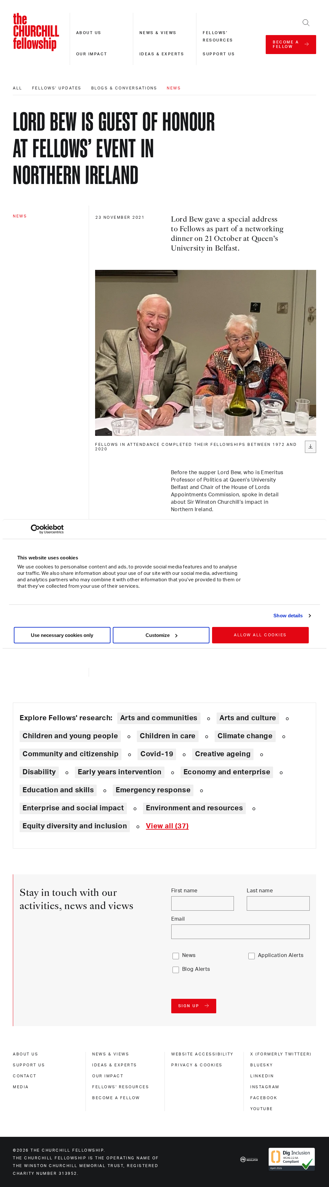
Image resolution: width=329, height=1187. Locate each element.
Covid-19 (156, 754)
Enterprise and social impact (73, 808)
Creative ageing (223, 754)
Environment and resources (194, 808)
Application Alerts (281, 955)
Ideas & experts (161, 54)
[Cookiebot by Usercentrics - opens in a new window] (35, 529)
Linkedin (262, 1076)
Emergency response (153, 790)
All (17, 88)
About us (89, 33)
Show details (288, 615)
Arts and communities (159, 718)
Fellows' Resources (120, 1087)
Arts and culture (247, 718)
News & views (158, 33)
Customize (158, 635)
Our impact (91, 54)
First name (184, 890)
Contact (25, 1076)
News (174, 88)
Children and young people (70, 736)
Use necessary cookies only (62, 635)
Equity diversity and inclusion (74, 826)
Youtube (261, 1109)
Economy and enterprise (226, 772)
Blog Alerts (196, 969)
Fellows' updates (57, 88)
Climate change (245, 736)
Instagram (265, 1087)
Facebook (263, 1098)
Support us (219, 54)
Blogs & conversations (124, 88)
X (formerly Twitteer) (281, 1054)
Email (178, 919)
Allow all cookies (260, 635)
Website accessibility (202, 1054)
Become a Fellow (116, 1098)
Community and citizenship (70, 754)
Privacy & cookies (197, 1065)
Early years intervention (120, 772)
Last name (260, 890)
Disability (39, 772)
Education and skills (58, 790)
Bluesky (261, 1065)
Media (21, 1087)
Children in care (168, 736)
